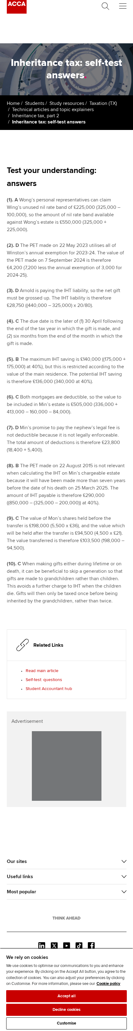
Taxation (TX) (103, 103)
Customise (66, 1023)
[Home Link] (66, 918)
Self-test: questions (44, 679)
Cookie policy (108, 983)
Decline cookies (67, 1009)
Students (34, 103)
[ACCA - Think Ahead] (17, 12)
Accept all (66, 996)
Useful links (20, 877)
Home (13, 103)
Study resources (66, 103)
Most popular (21, 892)
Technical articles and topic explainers (53, 109)
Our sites (17, 861)
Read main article (42, 670)
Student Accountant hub (49, 688)
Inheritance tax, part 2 (35, 116)
